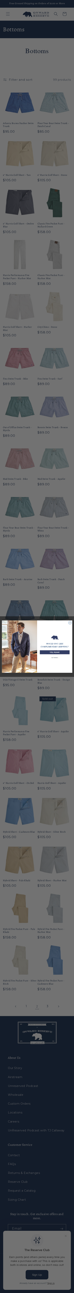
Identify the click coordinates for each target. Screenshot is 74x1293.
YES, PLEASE (54, 652)
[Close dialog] (69, 622)
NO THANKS (55, 657)
